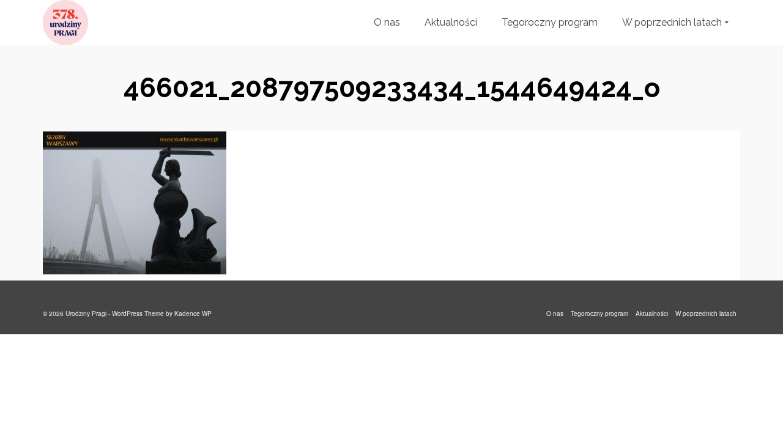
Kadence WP (193, 313)
